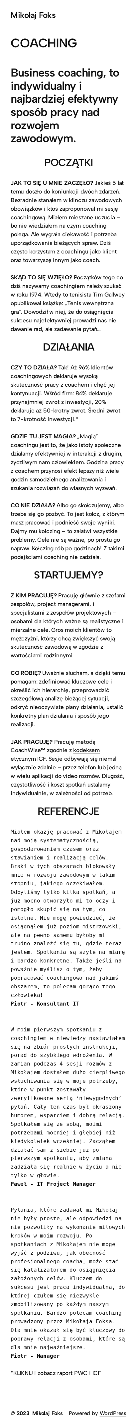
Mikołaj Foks (33, 15)
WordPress (113, 1413)
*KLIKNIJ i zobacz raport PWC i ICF (56, 1373)
